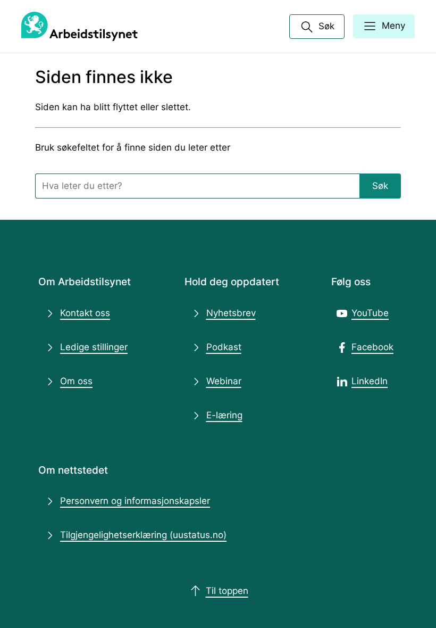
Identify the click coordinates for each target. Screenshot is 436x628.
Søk (380, 185)
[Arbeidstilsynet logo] (79, 26)
